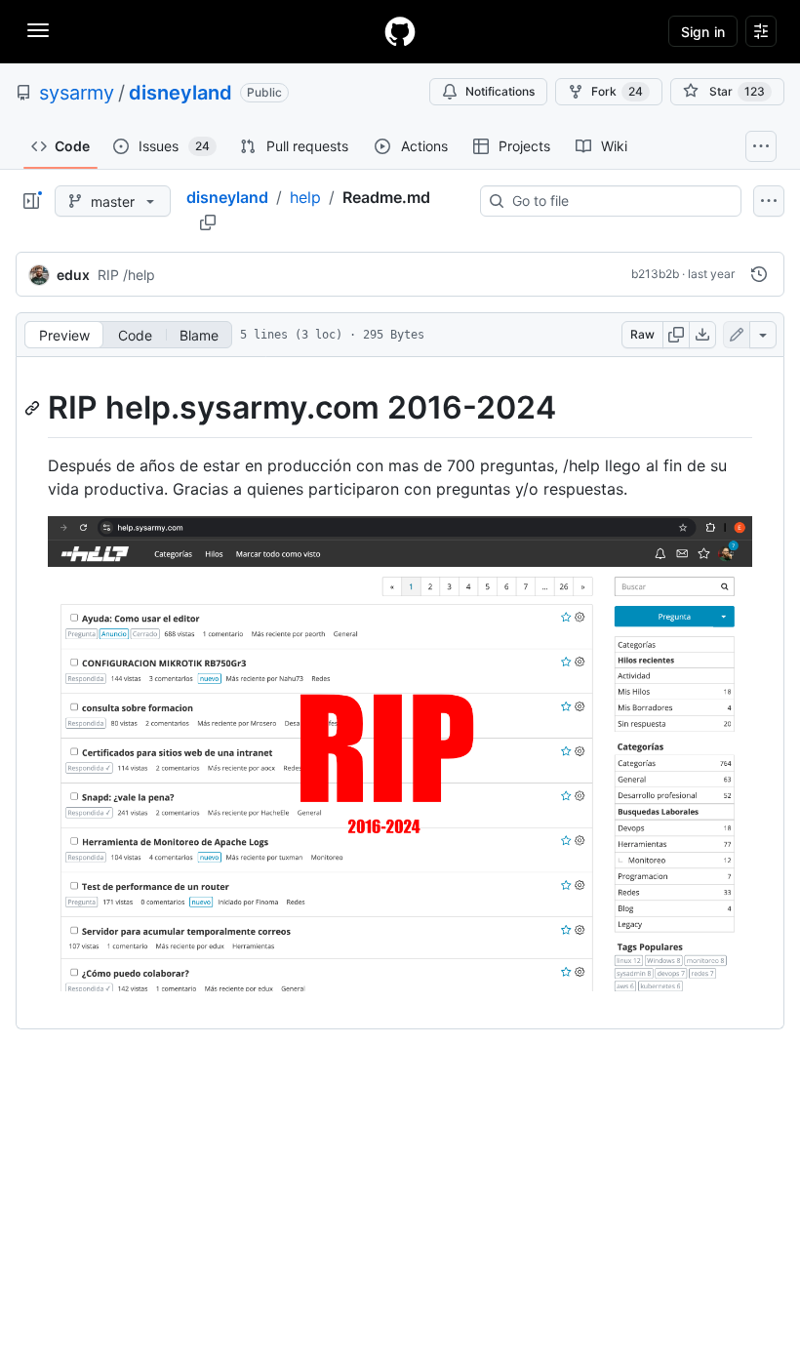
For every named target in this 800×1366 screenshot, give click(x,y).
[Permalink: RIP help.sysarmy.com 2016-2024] (34, 408)
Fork (617, 91)
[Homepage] (400, 31)
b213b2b (655, 273)
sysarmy (76, 92)
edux (73, 274)
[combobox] (618, 201)
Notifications (500, 91)
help (305, 197)
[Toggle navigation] (38, 30)
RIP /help (126, 274)
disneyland (180, 92)
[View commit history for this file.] (759, 274)
